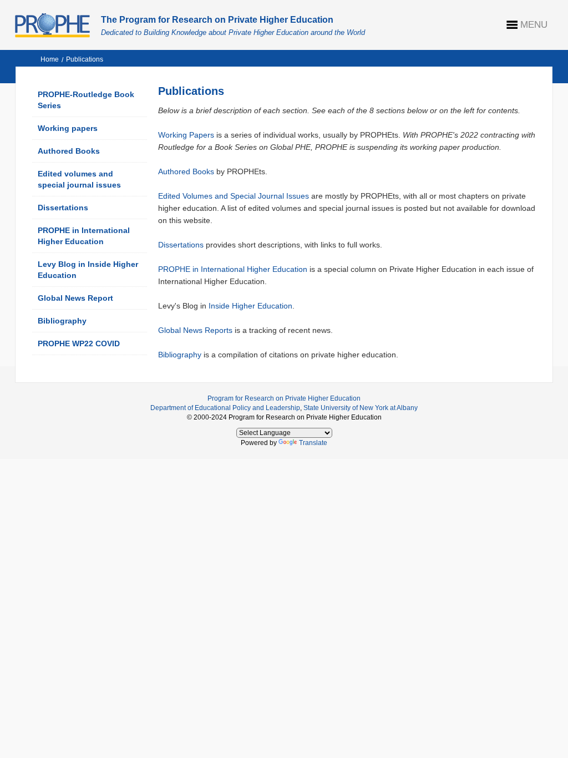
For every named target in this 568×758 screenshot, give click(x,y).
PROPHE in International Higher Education (232, 269)
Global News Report (75, 298)
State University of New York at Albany (360, 408)
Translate (313, 443)
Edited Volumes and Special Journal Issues (233, 195)
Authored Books (69, 150)
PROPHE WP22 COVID (79, 343)
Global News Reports (195, 330)
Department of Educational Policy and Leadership (225, 408)
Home (49, 59)
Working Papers (186, 134)
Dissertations (63, 207)
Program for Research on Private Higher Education (284, 398)
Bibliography (62, 320)
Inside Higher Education (250, 305)
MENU (533, 25)
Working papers (68, 128)
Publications (84, 59)
